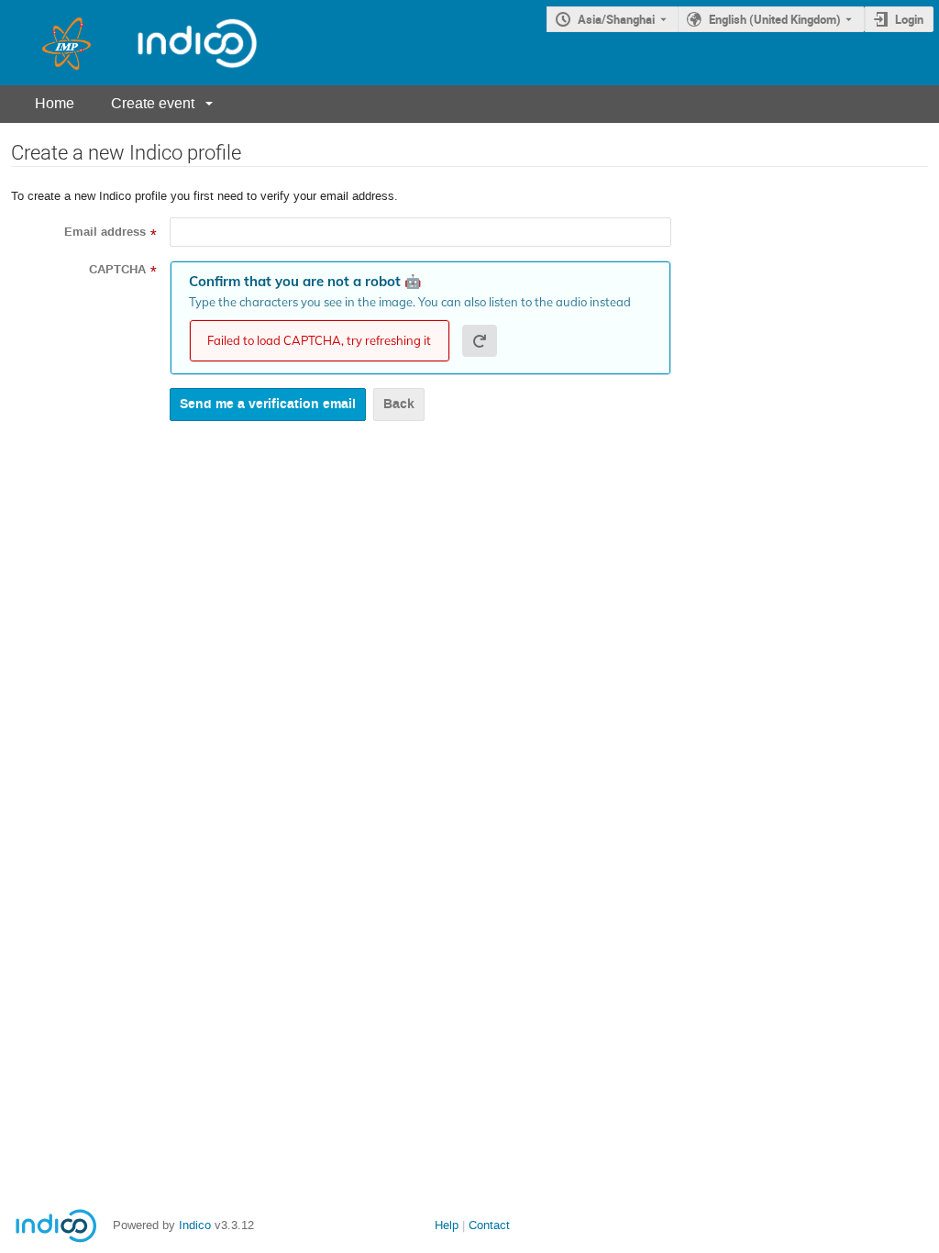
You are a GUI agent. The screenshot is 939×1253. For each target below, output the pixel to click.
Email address (105, 232)
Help (446, 1225)
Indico (195, 1225)
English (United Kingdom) (775, 19)
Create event (152, 103)
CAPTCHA (117, 269)
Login (909, 19)
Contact (489, 1225)
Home (54, 103)
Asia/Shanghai (616, 19)
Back (398, 404)
